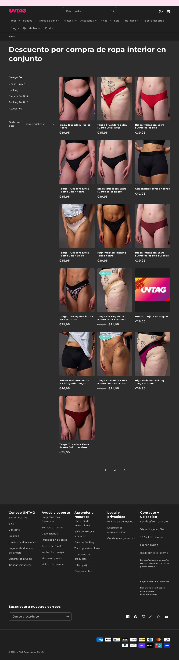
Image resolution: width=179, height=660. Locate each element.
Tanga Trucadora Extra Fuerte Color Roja (112, 126)
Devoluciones (50, 533)
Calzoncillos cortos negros (152, 188)
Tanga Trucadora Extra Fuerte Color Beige (74, 254)
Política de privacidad (120, 521)
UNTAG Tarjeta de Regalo (151, 316)
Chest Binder (17, 83)
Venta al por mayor (53, 552)
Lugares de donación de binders (21, 550)
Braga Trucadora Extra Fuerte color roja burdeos (152, 254)
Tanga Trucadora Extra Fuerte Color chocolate (112, 382)
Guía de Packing (84, 542)
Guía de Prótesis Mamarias (84, 533)
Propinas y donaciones (22, 542)
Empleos (14, 535)
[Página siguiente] (124, 470)
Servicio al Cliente (52, 527)
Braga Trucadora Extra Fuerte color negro (112, 190)
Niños (104, 20)
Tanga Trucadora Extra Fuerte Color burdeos (74, 446)
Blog (13, 28)
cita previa (161, 552)
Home (12, 36)
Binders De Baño (19, 96)
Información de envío (54, 539)
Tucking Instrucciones (87, 548)
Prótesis (69, 20)
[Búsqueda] (112, 11)
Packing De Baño (19, 102)
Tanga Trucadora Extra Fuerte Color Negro (74, 190)
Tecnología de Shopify (34, 652)
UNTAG (20, 652)
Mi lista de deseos (53, 564)
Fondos (27, 20)
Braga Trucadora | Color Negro (74, 126)
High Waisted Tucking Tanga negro (111, 254)
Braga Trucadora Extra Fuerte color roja (149, 126)
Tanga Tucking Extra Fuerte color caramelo (111, 318)
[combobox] (89, 11)
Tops (13, 20)
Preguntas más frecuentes (51, 519)
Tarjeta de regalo (52, 546)
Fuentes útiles (83, 571)
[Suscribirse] (67, 616)
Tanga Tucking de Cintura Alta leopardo (76, 318)
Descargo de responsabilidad (116, 530)
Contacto (14, 529)
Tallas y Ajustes (84, 565)
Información (131, 20)
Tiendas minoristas (20, 564)
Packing (13, 90)
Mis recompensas (52, 558)
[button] (15, 20)
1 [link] (105, 470)
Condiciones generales (121, 538)
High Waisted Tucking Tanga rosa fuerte (149, 382)
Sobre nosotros (18, 517)
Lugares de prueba (20, 558)
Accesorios (87, 20)
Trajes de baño (48, 20)
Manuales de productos (82, 556)
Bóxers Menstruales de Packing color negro (74, 382)
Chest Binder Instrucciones (82, 523)
